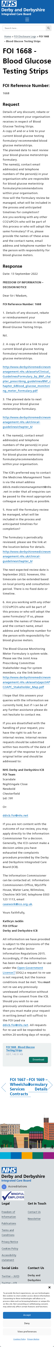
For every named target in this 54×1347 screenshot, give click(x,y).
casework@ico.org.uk (17, 904)
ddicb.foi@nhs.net (15, 815)
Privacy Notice (33, 1339)
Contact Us (34, 1212)
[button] (49, 1287)
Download (38, 1060)
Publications (9, 1223)
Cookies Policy (19, 1339)
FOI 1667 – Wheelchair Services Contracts (20, 1087)
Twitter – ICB (9, 1283)
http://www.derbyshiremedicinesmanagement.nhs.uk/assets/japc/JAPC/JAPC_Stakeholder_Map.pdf (27, 682)
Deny (27, 1323)
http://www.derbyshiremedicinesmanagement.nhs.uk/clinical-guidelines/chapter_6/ (27, 422)
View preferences (27, 1332)
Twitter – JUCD (10, 1276)
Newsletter (34, 1219)
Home (7, 37)
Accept (27, 1315)
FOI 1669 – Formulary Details (38, 1084)
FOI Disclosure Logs (25, 37)
